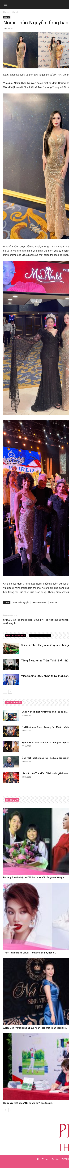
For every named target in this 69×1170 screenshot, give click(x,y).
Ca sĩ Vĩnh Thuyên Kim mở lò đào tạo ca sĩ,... (45, 711)
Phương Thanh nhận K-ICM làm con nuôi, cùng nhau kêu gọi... (34, 877)
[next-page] (10, 692)
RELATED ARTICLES (15, 635)
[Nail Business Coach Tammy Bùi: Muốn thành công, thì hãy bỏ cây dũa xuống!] (11, 731)
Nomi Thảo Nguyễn (21, 602)
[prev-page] (5, 692)
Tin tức (45, 1159)
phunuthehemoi (39, 602)
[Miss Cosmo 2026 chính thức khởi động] (11, 679)
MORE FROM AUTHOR (40, 635)
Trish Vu (53, 602)
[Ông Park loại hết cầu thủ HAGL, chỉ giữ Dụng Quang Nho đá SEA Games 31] (11, 761)
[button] (5, 4)
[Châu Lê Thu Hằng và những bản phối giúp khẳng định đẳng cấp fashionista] (11, 648)
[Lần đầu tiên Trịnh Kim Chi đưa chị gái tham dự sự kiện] (11, 777)
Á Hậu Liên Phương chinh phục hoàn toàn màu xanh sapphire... (35, 1028)
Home (6, 12)
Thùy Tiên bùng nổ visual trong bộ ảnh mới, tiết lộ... (29, 952)
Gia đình (55, 1159)
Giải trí (15, 12)
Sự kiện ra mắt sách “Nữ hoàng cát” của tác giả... (28, 1103)
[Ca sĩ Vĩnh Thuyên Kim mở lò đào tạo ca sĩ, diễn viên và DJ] (11, 715)
